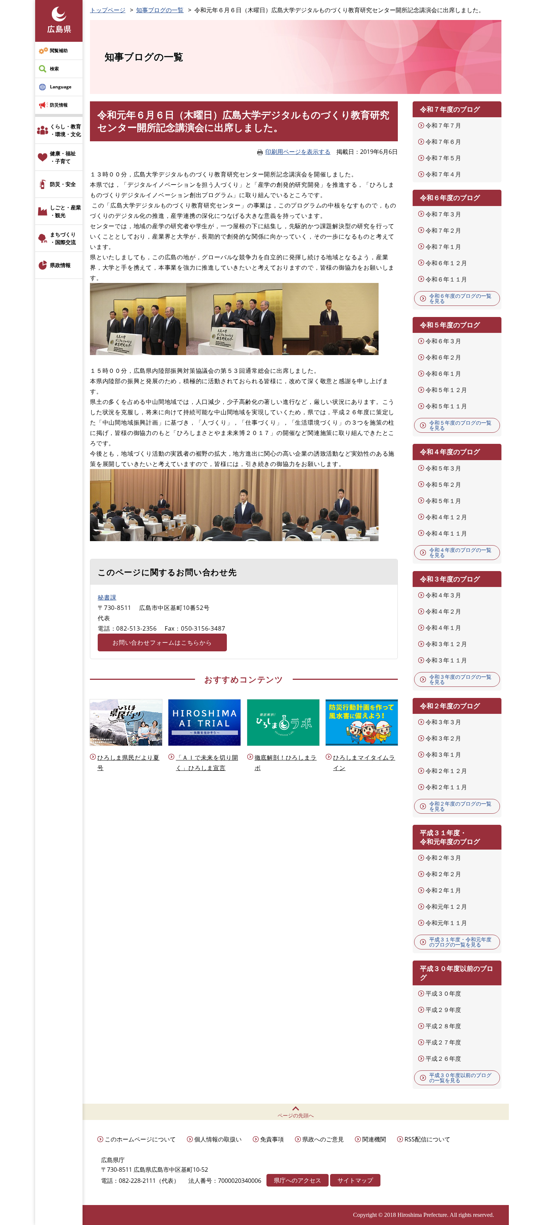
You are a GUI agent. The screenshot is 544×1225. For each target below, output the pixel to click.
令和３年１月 (443, 754)
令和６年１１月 (446, 279)
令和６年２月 (443, 357)
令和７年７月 (443, 125)
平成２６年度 (443, 1058)
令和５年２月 (443, 484)
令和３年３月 (443, 722)
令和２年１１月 (446, 787)
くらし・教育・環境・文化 (65, 130)
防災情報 (59, 105)
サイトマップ (355, 1180)
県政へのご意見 (323, 1139)
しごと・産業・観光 (65, 211)
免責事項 (272, 1139)
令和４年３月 (443, 595)
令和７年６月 (443, 142)
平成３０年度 (443, 993)
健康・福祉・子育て (63, 157)
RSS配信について (427, 1139)
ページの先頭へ (296, 1115)
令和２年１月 (443, 890)
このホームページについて (140, 1139)
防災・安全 (63, 184)
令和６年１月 (443, 373)
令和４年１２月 (446, 517)
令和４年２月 (443, 611)
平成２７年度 (443, 1042)
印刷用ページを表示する (297, 152)
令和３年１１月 (446, 660)
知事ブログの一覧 (160, 10)
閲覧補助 (59, 50)
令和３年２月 (443, 738)
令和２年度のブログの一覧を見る (460, 806)
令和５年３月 (443, 468)
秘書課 (107, 597)
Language (60, 87)
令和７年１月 (443, 247)
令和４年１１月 (446, 533)
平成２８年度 (443, 1026)
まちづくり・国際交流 (63, 238)
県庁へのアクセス (297, 1180)
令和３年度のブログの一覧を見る (460, 679)
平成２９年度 (443, 1010)
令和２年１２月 (446, 771)
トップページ (107, 10)
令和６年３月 (443, 341)
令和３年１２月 (446, 644)
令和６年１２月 (446, 263)
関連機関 (374, 1139)
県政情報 (60, 265)
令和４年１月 (443, 628)
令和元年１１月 (446, 923)
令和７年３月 (443, 214)
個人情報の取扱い (218, 1139)
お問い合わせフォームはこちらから (162, 642)
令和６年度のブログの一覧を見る (460, 298)
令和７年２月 (443, 230)
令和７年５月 (443, 158)
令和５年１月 (443, 501)
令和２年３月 (443, 858)
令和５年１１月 (446, 406)
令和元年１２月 (446, 906)
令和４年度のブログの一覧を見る (460, 552)
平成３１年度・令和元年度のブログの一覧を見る (460, 942)
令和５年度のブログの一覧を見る (460, 425)
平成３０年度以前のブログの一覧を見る (460, 1078)
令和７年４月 (443, 174)
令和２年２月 (443, 874)
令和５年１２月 (446, 390)
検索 (54, 68)
